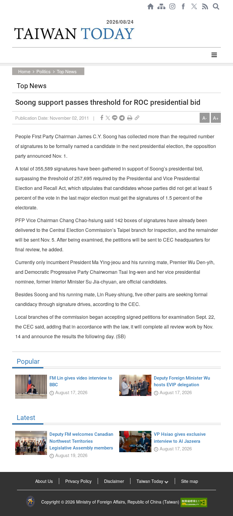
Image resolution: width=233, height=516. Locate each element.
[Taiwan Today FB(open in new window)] (183, 6)
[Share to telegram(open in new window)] (122, 118)
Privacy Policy (78, 481)
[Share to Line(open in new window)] (114, 118)
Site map (189, 481)
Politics (43, 71)
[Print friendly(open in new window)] (130, 118)
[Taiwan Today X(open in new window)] (194, 6)
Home (24, 71)
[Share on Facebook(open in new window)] (102, 118)
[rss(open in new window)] (205, 6)
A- (204, 118)
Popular (28, 361)
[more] (214, 55)
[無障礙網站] (194, 502)
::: (14, 16)
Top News (67, 71)
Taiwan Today (150, 481)
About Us (44, 481)
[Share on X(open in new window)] (108, 118)
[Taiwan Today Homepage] (150, 6)
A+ (216, 118)
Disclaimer (114, 481)
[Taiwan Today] (73, 33)
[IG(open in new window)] (172, 6)
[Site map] (161, 6)
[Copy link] (137, 118)
